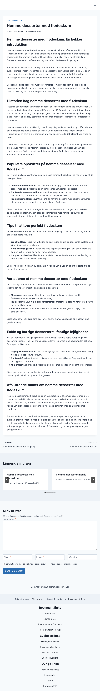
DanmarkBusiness (50, 641)
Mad (9, 21)
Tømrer (50, 680)
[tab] (45, 492)
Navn (7, 557)
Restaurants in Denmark (50, 624)
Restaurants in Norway (50, 630)
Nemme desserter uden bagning (19, 444)
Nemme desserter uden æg (83, 444)
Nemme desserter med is (71, 474)
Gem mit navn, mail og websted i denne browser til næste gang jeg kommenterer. (41, 564)
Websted (73, 557)
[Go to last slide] (7, 480)
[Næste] (93, 480)
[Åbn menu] (95, 5)
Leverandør (50, 675)
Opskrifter (17, 21)
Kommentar (9, 519)
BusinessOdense (50, 652)
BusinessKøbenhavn (50, 647)
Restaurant (50, 613)
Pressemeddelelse (50, 669)
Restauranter (50, 619)
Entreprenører (50, 686)
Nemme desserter (16, 31)
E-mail (40, 557)
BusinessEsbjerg (50, 658)
